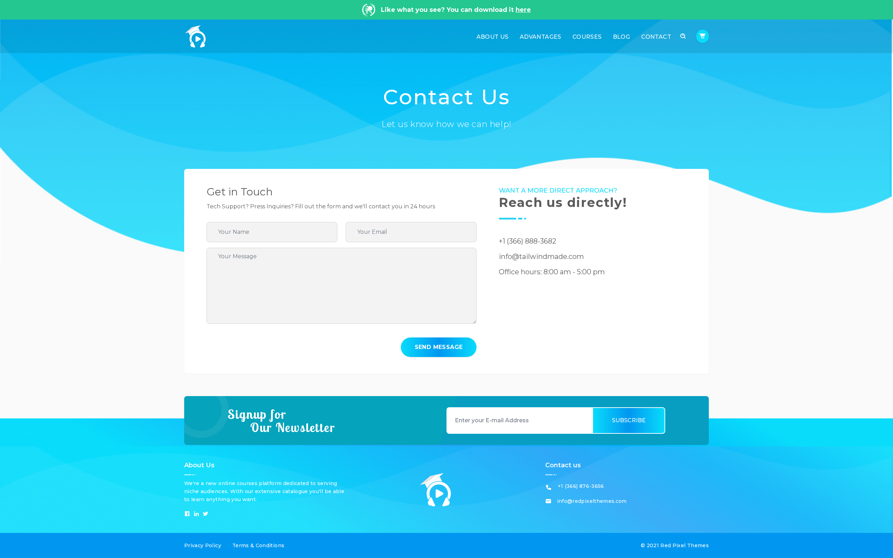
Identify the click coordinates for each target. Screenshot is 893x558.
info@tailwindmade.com (541, 256)
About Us (492, 37)
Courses (587, 37)
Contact (656, 37)
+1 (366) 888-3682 (527, 241)
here (523, 10)
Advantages (540, 37)
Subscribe (629, 420)
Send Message (439, 347)
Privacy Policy (202, 545)
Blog (621, 37)
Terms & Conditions (258, 545)
